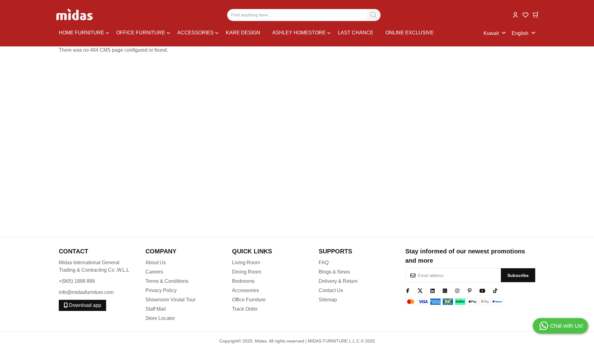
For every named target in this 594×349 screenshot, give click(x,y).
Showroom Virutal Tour (170, 299)
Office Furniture (249, 299)
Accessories (245, 290)
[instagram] (457, 290)
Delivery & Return (338, 281)
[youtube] (482, 290)
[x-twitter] (420, 290)
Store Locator (160, 318)
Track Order (245, 309)
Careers (154, 271)
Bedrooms (243, 281)
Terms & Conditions (166, 281)
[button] (515, 14)
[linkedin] (432, 290)
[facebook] (407, 290)
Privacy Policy (161, 290)
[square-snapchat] (444, 290)
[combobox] (304, 15)
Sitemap (328, 299)
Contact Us (331, 290)
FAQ (324, 262)
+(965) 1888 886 (77, 281)
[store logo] (75, 15)
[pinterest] (469, 290)
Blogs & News (334, 271)
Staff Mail (155, 309)
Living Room (246, 262)
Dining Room (246, 271)
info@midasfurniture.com (86, 292)
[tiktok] (495, 290)
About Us (155, 262)
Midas (261, 340)
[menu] (271, 33)
